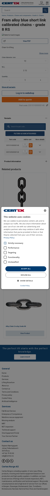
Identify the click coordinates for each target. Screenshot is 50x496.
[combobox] (45, 210)
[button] (25, 280)
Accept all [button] (26, 269)
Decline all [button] (26, 275)
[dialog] (25, 248)
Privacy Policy (9, 238)
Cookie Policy (25, 286)
